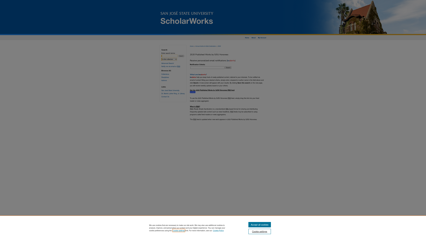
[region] (213, 228)
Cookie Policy (218, 230)
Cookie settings (179, 230)
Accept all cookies (259, 224)
